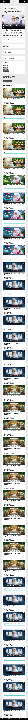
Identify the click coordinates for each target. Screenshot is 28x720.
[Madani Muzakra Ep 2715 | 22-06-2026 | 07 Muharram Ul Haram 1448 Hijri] (14, 460)
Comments (7, 81)
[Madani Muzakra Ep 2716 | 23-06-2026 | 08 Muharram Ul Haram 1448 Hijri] (14, 442)
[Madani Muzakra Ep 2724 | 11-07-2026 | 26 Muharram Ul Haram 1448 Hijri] (14, 302)
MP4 (5, 65)
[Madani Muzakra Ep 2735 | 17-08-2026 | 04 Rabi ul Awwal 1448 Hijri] (14, 110)
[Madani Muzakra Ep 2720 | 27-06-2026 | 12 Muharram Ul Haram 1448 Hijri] (14, 372)
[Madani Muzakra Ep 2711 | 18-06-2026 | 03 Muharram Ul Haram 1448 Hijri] (14, 530)
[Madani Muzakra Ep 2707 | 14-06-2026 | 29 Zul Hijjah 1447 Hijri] (14, 600)
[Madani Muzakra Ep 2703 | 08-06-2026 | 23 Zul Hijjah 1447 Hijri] (14, 669)
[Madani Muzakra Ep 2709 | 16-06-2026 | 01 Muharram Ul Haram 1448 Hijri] (14, 565)
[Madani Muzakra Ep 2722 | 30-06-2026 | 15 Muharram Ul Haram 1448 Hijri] (14, 337)
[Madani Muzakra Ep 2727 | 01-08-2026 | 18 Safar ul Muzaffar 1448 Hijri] (14, 250)
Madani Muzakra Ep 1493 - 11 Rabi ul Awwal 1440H (13, 12)
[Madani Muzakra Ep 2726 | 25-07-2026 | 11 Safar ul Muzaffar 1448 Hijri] (14, 267)
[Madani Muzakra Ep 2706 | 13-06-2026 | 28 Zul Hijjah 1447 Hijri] (14, 617)
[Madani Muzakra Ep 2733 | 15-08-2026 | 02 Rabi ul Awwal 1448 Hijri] (14, 145)
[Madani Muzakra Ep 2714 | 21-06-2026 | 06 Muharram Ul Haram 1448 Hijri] (14, 477)
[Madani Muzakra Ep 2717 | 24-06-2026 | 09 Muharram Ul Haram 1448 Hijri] (14, 425)
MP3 (5, 67)
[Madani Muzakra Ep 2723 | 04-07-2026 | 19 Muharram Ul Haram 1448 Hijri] (14, 320)
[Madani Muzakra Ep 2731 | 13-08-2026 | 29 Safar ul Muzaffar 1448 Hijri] (14, 180)
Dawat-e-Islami (7, 8)
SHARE (5, 71)
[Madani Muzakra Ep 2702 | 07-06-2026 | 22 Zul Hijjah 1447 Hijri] (14, 687)
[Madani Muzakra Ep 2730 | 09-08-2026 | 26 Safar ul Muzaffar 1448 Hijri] (14, 197)
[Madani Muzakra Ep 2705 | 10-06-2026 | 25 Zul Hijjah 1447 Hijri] (14, 635)
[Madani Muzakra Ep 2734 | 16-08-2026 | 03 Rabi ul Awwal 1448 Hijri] (14, 128)
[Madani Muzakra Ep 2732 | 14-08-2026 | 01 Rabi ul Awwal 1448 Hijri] (14, 162)
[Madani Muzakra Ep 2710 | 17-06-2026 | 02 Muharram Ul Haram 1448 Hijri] (14, 547)
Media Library (12, 8)
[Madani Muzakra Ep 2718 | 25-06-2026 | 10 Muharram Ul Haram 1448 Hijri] (14, 407)
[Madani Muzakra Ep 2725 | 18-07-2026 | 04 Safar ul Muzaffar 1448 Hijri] (14, 285)
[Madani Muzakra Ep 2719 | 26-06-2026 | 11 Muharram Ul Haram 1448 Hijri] (14, 390)
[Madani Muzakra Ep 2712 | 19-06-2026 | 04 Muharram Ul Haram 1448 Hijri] (14, 512)
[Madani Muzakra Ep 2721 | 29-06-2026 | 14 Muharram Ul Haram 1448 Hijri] (14, 355)
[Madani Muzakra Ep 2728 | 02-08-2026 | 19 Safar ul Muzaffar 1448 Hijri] (14, 232)
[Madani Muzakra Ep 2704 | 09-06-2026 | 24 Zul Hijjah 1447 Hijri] (14, 652)
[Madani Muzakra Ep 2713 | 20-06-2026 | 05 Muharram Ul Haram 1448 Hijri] (14, 495)
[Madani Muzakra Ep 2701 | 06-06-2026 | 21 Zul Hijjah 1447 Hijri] (14, 704)
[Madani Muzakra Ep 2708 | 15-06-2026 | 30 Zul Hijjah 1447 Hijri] (14, 582)
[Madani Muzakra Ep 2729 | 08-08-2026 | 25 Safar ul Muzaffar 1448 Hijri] (14, 215)
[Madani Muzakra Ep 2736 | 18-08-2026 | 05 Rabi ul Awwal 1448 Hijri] (14, 93)
